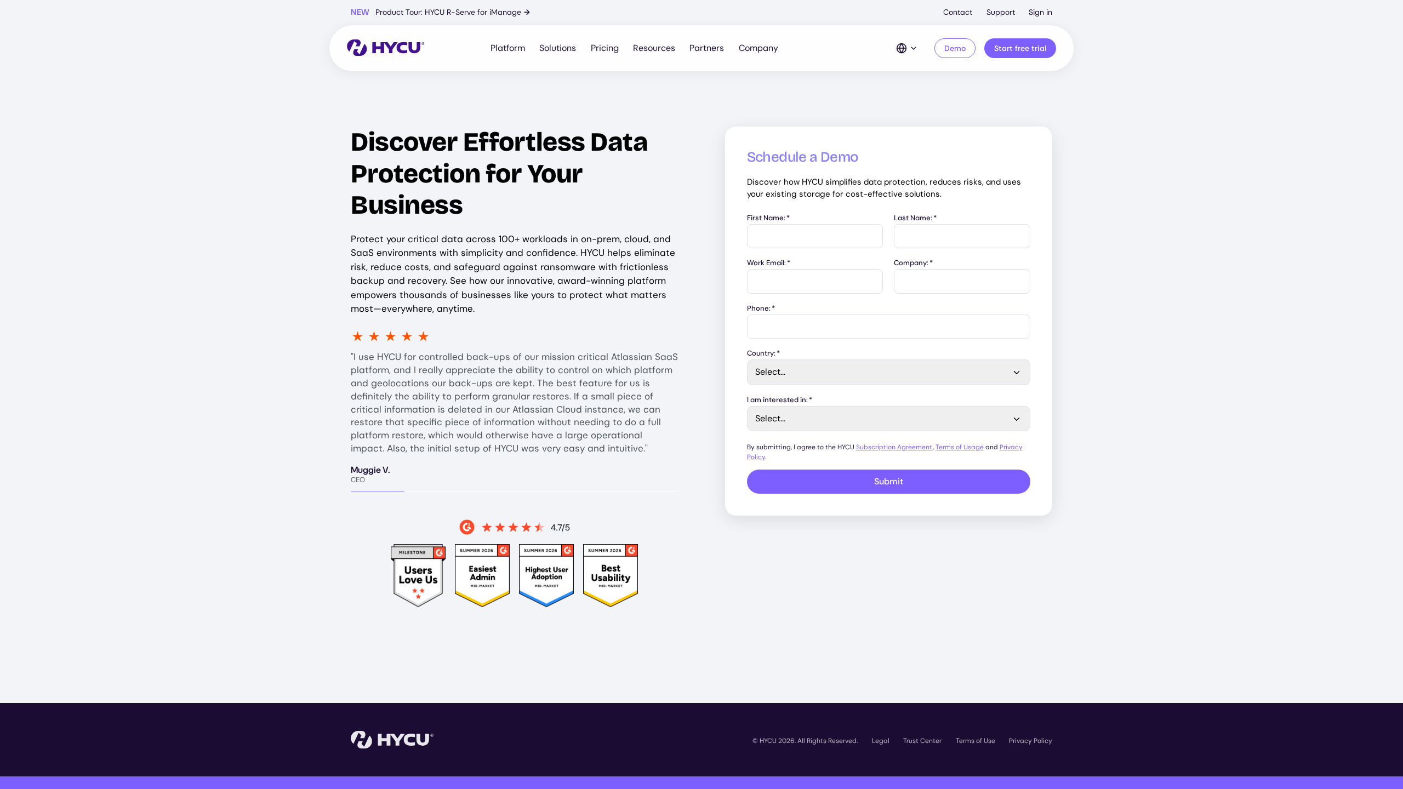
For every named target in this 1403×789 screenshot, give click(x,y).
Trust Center (922, 740)
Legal (880, 740)
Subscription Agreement (894, 447)
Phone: (761, 309)
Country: (763, 354)
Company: (913, 263)
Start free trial (1020, 48)
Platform (508, 48)
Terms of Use (975, 740)
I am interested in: (779, 400)
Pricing (605, 48)
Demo (955, 48)
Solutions (557, 48)
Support (1000, 12)
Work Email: (768, 263)
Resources (654, 48)
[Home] (385, 48)
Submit (888, 481)
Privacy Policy (1030, 740)
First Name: (768, 218)
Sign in (1040, 12)
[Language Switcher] (907, 48)
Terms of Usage (960, 447)
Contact (957, 12)
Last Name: (915, 218)
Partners (706, 48)
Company (758, 48)
